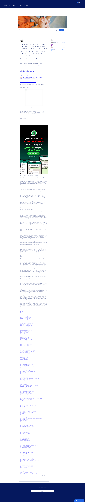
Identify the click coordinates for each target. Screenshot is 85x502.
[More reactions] (24, 475)
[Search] (56, 30)
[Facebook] (42, 497)
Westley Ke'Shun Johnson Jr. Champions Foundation (17, 5)
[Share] (47, 39)
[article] (34, 260)
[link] (23, 33)
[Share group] (65, 30)
